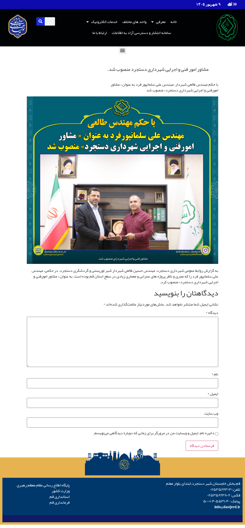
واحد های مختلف (134, 22)
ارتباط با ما (99, 33)
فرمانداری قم (60, 502)
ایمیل (212, 394)
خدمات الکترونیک (104, 22)
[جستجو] (40, 21)
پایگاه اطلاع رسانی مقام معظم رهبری (43, 485)
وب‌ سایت (211, 413)
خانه (173, 22)
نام (215, 374)
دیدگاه (212, 313)
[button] (123, 50)
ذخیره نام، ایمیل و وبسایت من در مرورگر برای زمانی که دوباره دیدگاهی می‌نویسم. (154, 433)
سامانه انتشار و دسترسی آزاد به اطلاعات (141, 33)
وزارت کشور (61, 491)
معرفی (161, 22)
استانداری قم (60, 496)
